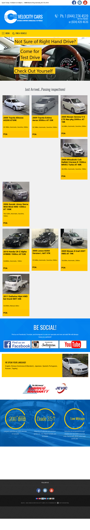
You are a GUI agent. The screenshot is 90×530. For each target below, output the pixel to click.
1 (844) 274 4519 (76, 16)
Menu (7, 33)
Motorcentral (64, 503)
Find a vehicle (21, 33)
